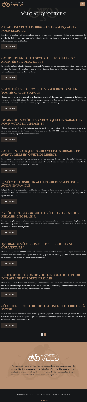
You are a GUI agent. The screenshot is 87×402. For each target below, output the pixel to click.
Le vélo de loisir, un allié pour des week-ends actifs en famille (40, 184)
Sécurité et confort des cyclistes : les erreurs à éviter (43, 307)
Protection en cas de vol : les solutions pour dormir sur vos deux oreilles (40, 276)
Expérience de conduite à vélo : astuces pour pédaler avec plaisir (40, 215)
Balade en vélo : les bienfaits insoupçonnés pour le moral (38, 29)
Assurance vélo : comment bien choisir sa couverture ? (37, 245)
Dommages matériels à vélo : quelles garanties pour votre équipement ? (41, 122)
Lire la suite (9, 46)
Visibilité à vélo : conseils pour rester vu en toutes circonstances (39, 91)
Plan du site (43, 400)
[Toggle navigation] (82, 4)
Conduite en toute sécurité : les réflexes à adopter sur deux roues (38, 60)
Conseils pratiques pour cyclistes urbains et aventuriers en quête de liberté (40, 153)
